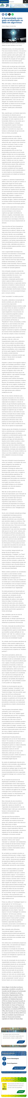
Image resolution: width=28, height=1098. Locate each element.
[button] (14, 9)
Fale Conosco (4, 1)
